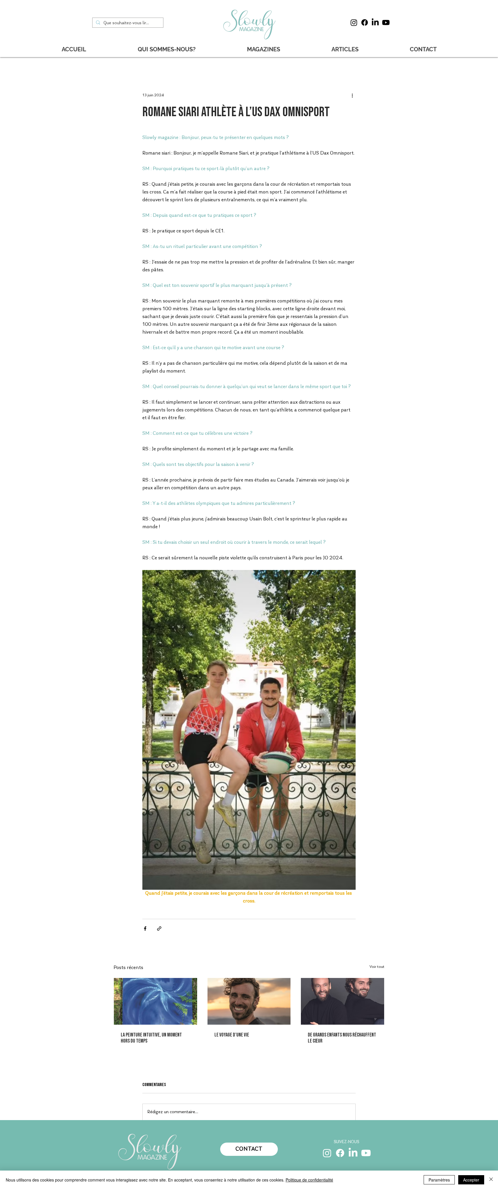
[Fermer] (491, 1179)
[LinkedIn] (375, 22)
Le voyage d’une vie (231, 1035)
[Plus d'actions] (352, 95)
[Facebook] (364, 22)
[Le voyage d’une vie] (249, 1001)
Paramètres (439, 1180)
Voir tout (376, 967)
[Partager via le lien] (159, 928)
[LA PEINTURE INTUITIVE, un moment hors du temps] (155, 1001)
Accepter (471, 1180)
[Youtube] (386, 22)
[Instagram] (354, 22)
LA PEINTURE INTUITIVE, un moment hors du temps (151, 1038)
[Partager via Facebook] (145, 928)
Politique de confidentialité (309, 1180)
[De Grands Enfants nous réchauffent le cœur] (342, 1001)
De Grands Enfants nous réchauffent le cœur (342, 1038)
